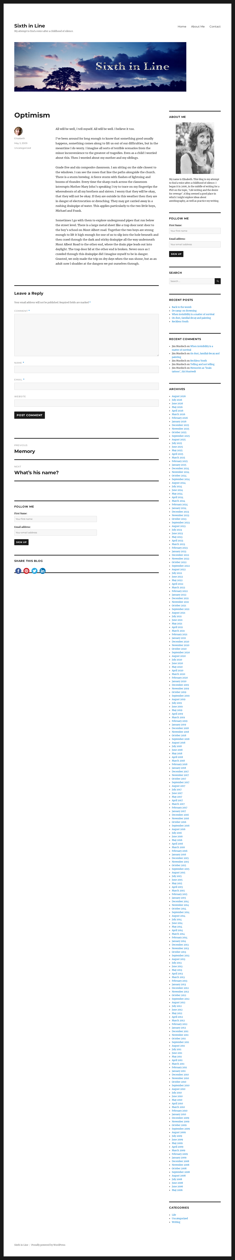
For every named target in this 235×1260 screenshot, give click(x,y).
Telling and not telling (202, 364)
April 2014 (177, 930)
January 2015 (179, 897)
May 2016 (177, 840)
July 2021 (177, 616)
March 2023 (178, 544)
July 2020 (177, 659)
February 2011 (179, 1067)
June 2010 (177, 1096)
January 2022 (179, 594)
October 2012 (179, 995)
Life (174, 1214)
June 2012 (177, 1009)
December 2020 (180, 641)
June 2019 (177, 706)
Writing (176, 1222)
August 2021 (178, 612)
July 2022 (177, 573)
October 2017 (179, 778)
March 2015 (178, 890)
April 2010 (177, 1103)
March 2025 (178, 457)
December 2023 (180, 511)
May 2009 (177, 1143)
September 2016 (181, 825)
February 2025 (180, 461)
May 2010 (177, 1099)
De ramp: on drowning (184, 310)
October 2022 (179, 562)
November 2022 (180, 558)
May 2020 (177, 666)
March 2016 (178, 847)
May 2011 (177, 1056)
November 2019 (180, 688)
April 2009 (177, 1146)
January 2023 (179, 551)
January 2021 (179, 638)
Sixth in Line (29, 26)
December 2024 (180, 468)
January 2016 (179, 854)
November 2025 (180, 428)
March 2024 (178, 500)
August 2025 (179, 439)
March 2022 (178, 587)
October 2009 (179, 1125)
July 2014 (177, 919)
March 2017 (178, 804)
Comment (22, 310)
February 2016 (180, 851)
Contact (215, 26)
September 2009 (181, 1128)
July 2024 (177, 486)
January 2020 (179, 681)
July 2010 (177, 1092)
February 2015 (179, 894)
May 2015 (177, 883)
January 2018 (179, 768)
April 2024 (177, 497)
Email (19, 379)
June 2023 (177, 533)
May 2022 (177, 580)
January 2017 (179, 811)
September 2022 (181, 565)
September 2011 (180, 1042)
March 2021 (178, 630)
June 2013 (177, 966)
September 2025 (181, 436)
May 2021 (177, 623)
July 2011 (176, 1049)
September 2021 (180, 609)
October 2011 (179, 1038)
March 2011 (178, 1063)
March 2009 (178, 1150)
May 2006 (177, 1190)
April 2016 (177, 843)
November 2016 (180, 818)
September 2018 (180, 739)
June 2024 (177, 490)
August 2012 (178, 1002)
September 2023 (181, 522)
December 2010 (180, 1074)
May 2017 (177, 796)
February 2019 (180, 721)
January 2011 (179, 1071)
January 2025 (179, 464)
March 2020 (178, 674)
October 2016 (179, 822)
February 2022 (180, 591)
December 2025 (180, 425)
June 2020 (177, 663)
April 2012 (177, 1016)
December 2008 (180, 1161)
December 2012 (180, 988)
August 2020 (179, 656)
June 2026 (177, 403)
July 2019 (177, 703)
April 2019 (177, 713)
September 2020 (181, 652)
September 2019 (181, 695)
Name (19, 362)
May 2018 (177, 753)
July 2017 (177, 789)
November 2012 (180, 991)
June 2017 (177, 793)
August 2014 (178, 915)
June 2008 (177, 1182)
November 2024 (180, 472)
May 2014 (177, 926)
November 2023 (180, 515)
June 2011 (177, 1053)
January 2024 (179, 508)
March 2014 (178, 933)
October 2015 (179, 865)
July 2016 (177, 832)
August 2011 (178, 1045)
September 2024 (181, 479)
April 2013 (177, 973)
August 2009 (179, 1132)
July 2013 (176, 962)
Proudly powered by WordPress (48, 1245)
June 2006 (177, 1186)
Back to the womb (181, 307)
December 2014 (180, 901)
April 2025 (177, 454)
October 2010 (179, 1081)
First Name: (20, 513)
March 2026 (178, 414)
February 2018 (179, 764)
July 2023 (177, 529)
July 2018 (177, 746)
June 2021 (177, 620)
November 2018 (180, 731)
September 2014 (180, 912)
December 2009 (180, 1118)
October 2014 (179, 908)
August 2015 (178, 872)
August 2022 (179, 569)
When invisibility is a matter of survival (193, 314)
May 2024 (177, 493)
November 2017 (180, 775)
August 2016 (178, 829)
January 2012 (179, 1027)
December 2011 (180, 1031)
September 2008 (181, 1172)
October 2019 (179, 692)
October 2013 (179, 952)
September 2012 (180, 998)
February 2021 (179, 634)
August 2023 (178, 526)
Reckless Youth (180, 321)
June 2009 (177, 1139)
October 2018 (179, 735)
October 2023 (179, 519)
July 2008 (177, 1179)
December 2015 (180, 858)
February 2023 (180, 547)
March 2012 (178, 1020)
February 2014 (179, 937)
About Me (198, 26)
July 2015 (177, 876)
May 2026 (177, 407)
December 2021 (180, 598)
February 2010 (179, 1110)
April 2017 (177, 800)
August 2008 (179, 1175)
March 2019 (178, 717)
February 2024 (180, 504)
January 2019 (179, 724)
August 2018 (178, 742)
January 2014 (179, 941)
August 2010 (178, 1089)
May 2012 (177, 1013)
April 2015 (177, 887)
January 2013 (179, 984)
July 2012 (177, 1006)
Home (182, 26)
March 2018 (178, 760)
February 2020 (180, 677)
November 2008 (180, 1164)
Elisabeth (19, 138)
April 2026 (177, 410)
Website (20, 396)
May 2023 (177, 537)
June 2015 (177, 879)
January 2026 (179, 421)
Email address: (22, 527)
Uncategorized (22, 148)
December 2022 (180, 555)
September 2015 (180, 869)
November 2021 (180, 602)
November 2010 (180, 1078)
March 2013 (178, 977)
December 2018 (180, 728)
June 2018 (177, 749)
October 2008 (179, 1168)
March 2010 (178, 1107)
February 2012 (179, 1024)
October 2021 (179, 605)
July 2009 (177, 1136)
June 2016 (177, 836)
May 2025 (177, 450)
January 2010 (179, 1114)
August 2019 (178, 699)
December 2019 (180, 685)
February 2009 (180, 1154)
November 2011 (180, 1035)
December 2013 (180, 944)
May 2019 (177, 710)
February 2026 (180, 418)
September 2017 (180, 782)
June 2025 (177, 446)
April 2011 (177, 1060)
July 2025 (177, 443)
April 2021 (177, 627)
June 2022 (177, 576)
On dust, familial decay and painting (191, 318)
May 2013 (177, 970)
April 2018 (177, 757)
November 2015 (180, 861)
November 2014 (180, 905)
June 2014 (177, 923)
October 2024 (179, 475)
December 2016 (180, 814)
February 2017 (179, 807)
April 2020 (177, 670)
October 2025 (179, 432)
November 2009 (180, 1121)
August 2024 (179, 482)
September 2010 (180, 1085)
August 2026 (179, 396)
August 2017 (178, 786)
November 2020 (180, 645)
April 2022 (177, 583)
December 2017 (180, 771)
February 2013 (179, 980)
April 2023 (177, 540)
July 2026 (177, 399)
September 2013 (180, 955)
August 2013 (178, 959)
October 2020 (179, 648)
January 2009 (179, 1157)
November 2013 (180, 948)
